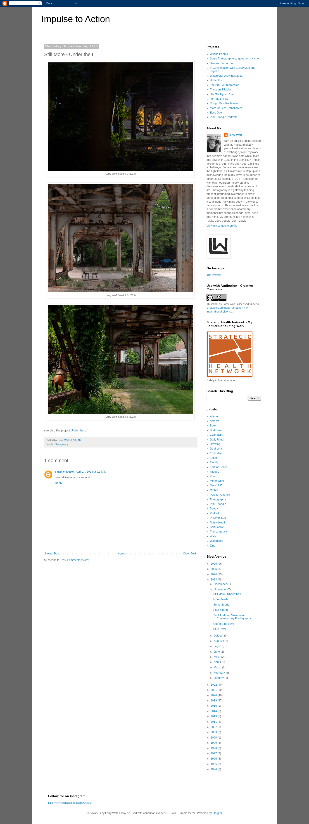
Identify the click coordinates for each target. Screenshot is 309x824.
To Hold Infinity (219, 98)
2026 (214, 563)
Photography (62, 444)
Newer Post (52, 553)
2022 (214, 684)
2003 (214, 732)
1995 (214, 764)
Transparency (218, 531)
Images (214, 471)
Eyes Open (216, 112)
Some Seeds (221, 604)
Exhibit (214, 457)
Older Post (189, 553)
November (220, 589)
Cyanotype (216, 434)
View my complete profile (222, 225)
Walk (213, 536)
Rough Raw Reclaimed (224, 103)
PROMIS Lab (218, 517)
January (219, 678)
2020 (214, 695)
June (217, 651)
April (217, 662)
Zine (212, 545)
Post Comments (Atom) (75, 560)
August (218, 641)
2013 (214, 716)
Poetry (214, 508)
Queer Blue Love (223, 623)
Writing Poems (219, 54)
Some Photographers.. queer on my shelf (235, 58)
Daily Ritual (217, 439)
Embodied (216, 453)
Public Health (218, 522)
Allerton (214, 416)
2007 (214, 727)
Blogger (217, 813)
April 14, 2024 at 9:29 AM (91, 471)
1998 (214, 748)
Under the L (78, 430)
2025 (214, 569)
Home (121, 553)
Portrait (214, 513)
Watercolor (216, 540)
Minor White (217, 481)
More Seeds (220, 599)
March (218, 667)
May (217, 656)
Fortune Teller (218, 467)
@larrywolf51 (215, 275)
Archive (214, 421)
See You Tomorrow (221, 63)
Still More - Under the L (227, 594)
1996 (214, 758)
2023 (214, 579)
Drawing (215, 444)
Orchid (214, 490)
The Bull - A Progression (224, 85)
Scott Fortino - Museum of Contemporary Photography (232, 617)
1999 (214, 742)
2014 (214, 711)
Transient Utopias (221, 89)
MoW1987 (216, 485)
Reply (58, 483)
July (216, 646)
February (220, 672)
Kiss (212, 476)
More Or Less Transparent (226, 108)
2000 (214, 737)
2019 (214, 700)
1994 (214, 769)
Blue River (219, 629)
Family (214, 462)
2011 (214, 721)
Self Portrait (217, 527)
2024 (214, 574)
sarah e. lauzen (64, 471)
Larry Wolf (235, 135)
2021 (214, 689)
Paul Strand (220, 609)
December (220, 584)
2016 (214, 705)
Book (213, 425)
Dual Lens (216, 448)
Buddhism (216, 430)
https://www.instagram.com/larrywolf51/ (70, 802)
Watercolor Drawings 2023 (226, 75)
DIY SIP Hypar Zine (222, 94)
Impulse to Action (75, 19)
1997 (214, 753)
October (219, 635)
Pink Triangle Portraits (223, 117)
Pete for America (220, 494)
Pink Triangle (218, 504)
